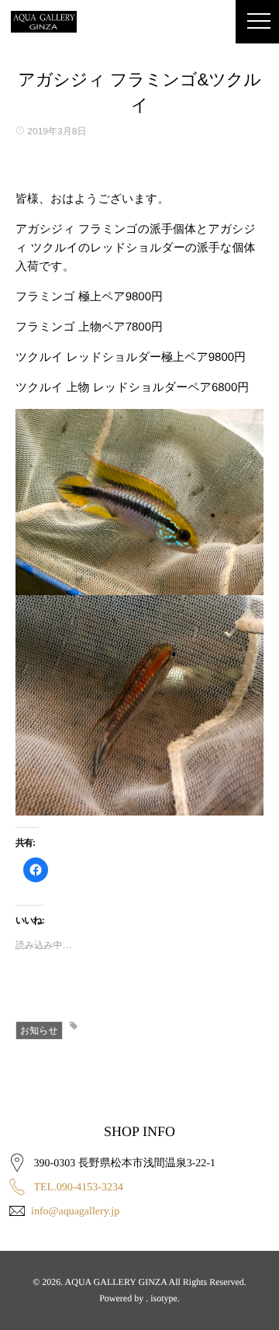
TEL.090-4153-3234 (78, 1187)
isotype (163, 1298)
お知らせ (39, 1030)
